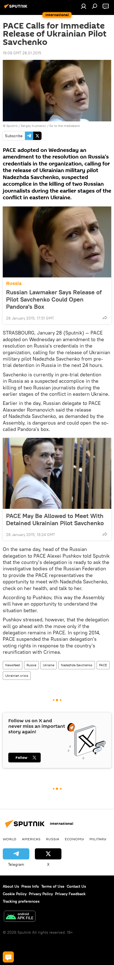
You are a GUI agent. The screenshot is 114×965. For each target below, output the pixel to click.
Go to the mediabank (64, 126)
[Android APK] (19, 917)
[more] (104, 317)
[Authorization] (83, 6)
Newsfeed (12, 665)
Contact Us (76, 886)
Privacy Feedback (70, 893)
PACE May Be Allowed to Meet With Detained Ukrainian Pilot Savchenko (55, 519)
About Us (11, 886)
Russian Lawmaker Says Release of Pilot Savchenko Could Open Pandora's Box (54, 299)
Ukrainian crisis (16, 675)
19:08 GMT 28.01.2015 (22, 52)
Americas (31, 838)
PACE (103, 665)
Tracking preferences (21, 901)
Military (97, 838)
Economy (74, 838)
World (9, 838)
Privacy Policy (41, 893)
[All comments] (8, 957)
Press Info (30, 886)
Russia (14, 283)
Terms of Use (52, 886)
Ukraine (48, 665)
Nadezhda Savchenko (76, 665)
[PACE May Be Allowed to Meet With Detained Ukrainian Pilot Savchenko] (57, 473)
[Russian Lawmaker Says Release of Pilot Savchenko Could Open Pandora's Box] (57, 241)
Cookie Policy (15, 893)
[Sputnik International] (16, 8)
